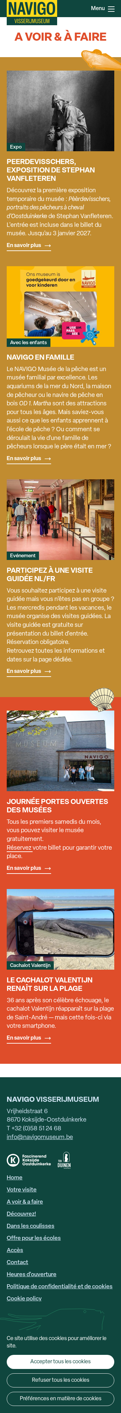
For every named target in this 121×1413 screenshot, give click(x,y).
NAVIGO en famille (40, 357)
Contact (17, 1262)
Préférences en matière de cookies (61, 1399)
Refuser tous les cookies (60, 1380)
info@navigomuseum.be (40, 1137)
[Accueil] (32, 12)
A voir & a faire (25, 1202)
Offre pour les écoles (34, 1238)
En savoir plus (24, 245)
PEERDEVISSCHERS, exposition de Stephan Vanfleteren (51, 171)
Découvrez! (21, 1214)
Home (15, 1178)
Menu (111, 8)
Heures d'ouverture (31, 1275)
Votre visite (22, 1190)
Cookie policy (24, 1299)
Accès (15, 1250)
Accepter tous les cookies (60, 1362)
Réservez (19, 848)
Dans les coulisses (30, 1226)
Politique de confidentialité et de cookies (60, 1287)
